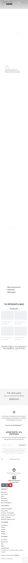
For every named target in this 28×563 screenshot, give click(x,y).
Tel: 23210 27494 (14, 482)
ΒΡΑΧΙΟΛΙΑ (8, 180)
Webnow (17, 555)
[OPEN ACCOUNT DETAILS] (3, 5)
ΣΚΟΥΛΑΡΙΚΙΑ (9, 227)
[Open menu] (18, 2)
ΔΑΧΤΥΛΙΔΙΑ (9, 274)
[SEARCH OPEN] (23, 2)
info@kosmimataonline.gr (14, 480)
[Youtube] (10, 485)
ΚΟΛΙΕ (6, 133)
